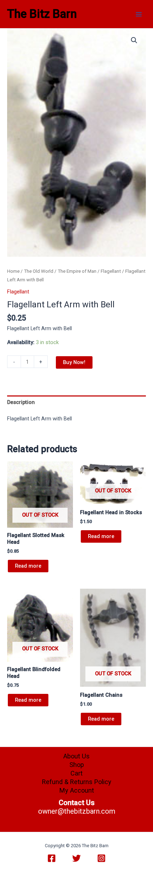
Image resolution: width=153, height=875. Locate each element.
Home (13, 271)
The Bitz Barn (42, 14)
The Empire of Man (77, 271)
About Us (76, 756)
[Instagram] (101, 858)
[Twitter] (76, 858)
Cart (76, 773)
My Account (76, 790)
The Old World (38, 271)
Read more (28, 566)
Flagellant (111, 271)
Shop (76, 764)
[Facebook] (51, 858)
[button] (134, 40)
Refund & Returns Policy (76, 782)
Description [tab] (21, 402)
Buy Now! (74, 362)
